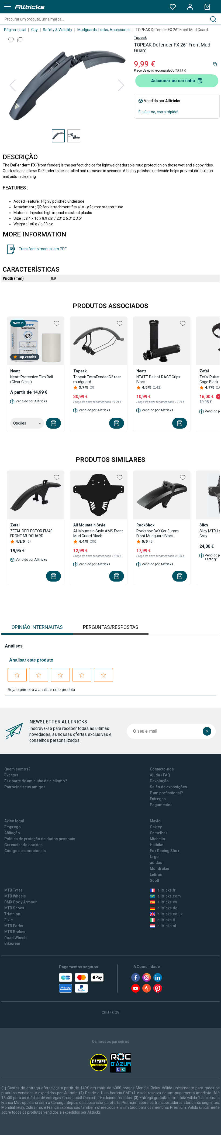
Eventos (11, 775)
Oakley (156, 827)
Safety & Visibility (57, 30)
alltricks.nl (166, 926)
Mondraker (160, 868)
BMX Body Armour (20, 902)
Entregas (158, 799)
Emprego (12, 827)
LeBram (157, 874)
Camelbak (158, 833)
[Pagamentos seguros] (81, 983)
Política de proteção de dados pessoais (39, 839)
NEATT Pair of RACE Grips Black (158, 379)
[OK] (207, 731)
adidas (156, 862)
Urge (154, 856)
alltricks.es (167, 902)
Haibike (156, 845)
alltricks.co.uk (169, 914)
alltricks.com (169, 896)
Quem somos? (17, 769)
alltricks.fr (166, 890)
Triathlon (12, 914)
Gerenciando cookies (23, 845)
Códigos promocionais (25, 851)
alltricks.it (166, 920)
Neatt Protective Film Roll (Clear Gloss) (31, 379)
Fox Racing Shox (164, 851)
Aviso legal (14, 821)
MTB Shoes (14, 908)
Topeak (140, 37)
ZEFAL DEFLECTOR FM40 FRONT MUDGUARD (31, 533)
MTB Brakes (14, 932)
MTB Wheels (15, 896)
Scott (154, 880)
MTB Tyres (13, 890)
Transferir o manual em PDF (43, 249)
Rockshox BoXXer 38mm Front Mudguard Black (157, 533)
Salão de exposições (168, 787)
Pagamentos (161, 805)
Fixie (8, 920)
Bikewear (12, 943)
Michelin (157, 839)
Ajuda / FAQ (160, 775)
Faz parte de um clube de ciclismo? (35, 781)
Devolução (159, 781)
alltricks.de (167, 908)
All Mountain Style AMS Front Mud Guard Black (98, 533)
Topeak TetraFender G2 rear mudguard (97, 379)
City (34, 30)
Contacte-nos (162, 769)
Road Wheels (15, 938)
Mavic (155, 821)
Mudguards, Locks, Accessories (103, 30)
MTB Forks (13, 926)
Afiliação (12, 833)
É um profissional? (166, 793)
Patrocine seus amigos (25, 787)
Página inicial (15, 30)
